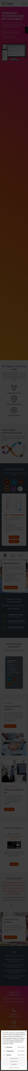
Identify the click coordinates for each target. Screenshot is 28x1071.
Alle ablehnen (14, 1064)
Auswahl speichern (14, 1058)
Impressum (11, 1067)
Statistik (8, 1055)
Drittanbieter (10, 1051)
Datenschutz (13, 1042)
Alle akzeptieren (14, 1061)
